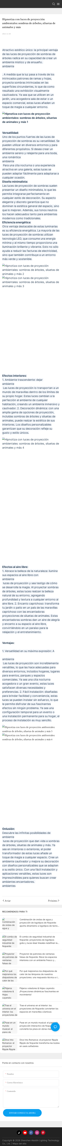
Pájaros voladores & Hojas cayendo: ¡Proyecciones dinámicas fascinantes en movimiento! (39, 991)
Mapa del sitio (19, 1143)
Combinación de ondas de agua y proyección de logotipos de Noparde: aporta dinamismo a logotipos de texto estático (38, 922)
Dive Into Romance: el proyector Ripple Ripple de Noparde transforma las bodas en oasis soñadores (40, 1042)
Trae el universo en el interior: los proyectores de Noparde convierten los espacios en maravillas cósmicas (39, 1008)
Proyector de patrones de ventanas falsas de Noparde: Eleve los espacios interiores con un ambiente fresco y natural (38, 957)
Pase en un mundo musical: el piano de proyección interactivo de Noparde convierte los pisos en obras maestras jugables (39, 1025)
